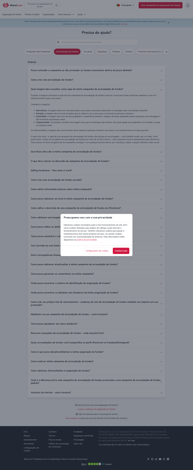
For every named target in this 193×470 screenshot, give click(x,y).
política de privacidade (87, 239)
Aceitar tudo (121, 251)
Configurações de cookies (97, 251)
